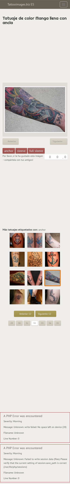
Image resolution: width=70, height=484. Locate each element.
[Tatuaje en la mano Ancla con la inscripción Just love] (17, 278)
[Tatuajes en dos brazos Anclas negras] (35, 278)
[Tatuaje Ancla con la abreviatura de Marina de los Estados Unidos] (35, 259)
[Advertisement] (35, 53)
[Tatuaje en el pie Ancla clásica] (52, 240)
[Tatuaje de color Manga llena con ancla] (52, 278)
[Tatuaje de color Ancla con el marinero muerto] (17, 240)
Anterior (11, 141)
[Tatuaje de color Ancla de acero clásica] (52, 259)
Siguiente (57, 141)
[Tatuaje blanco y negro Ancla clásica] (52, 297)
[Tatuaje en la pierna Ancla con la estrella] (35, 297)
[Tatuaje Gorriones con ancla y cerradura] (35, 240)
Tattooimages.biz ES (20, 4)
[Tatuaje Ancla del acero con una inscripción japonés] (17, 259)
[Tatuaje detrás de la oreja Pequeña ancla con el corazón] (17, 297)
